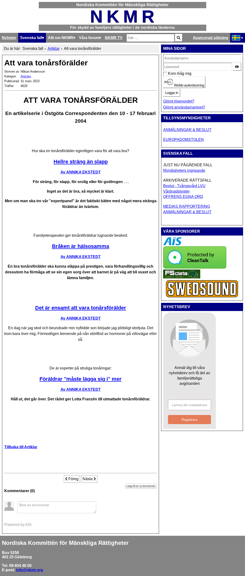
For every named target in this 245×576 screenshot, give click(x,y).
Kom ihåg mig (170, 73)
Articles (26, 76)
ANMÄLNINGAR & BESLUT (187, 130)
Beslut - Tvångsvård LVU (184, 186)
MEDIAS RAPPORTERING (186, 206)
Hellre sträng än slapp (81, 162)
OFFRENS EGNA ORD (183, 197)
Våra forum (89, 38)
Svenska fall (31, 38)
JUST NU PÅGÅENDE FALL (187, 165)
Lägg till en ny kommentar (141, 486)
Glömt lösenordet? (178, 101)
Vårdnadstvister (176, 191)
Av (81, 172)
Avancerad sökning (210, 38)
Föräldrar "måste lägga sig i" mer (80, 379)
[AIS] (172, 244)
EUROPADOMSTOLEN (183, 140)
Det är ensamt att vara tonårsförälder (80, 308)
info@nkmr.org (29, 570)
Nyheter (9, 38)
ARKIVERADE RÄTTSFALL (187, 180)
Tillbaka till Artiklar (20, 447)
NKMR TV (113, 38)
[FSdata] (181, 277)
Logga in (171, 93)
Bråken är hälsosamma (80, 246)
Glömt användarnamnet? (184, 107)
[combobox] (150, 38)
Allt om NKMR (60, 38)
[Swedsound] (202, 297)
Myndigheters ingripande (184, 170)
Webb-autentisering (188, 85)
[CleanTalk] (194, 267)
